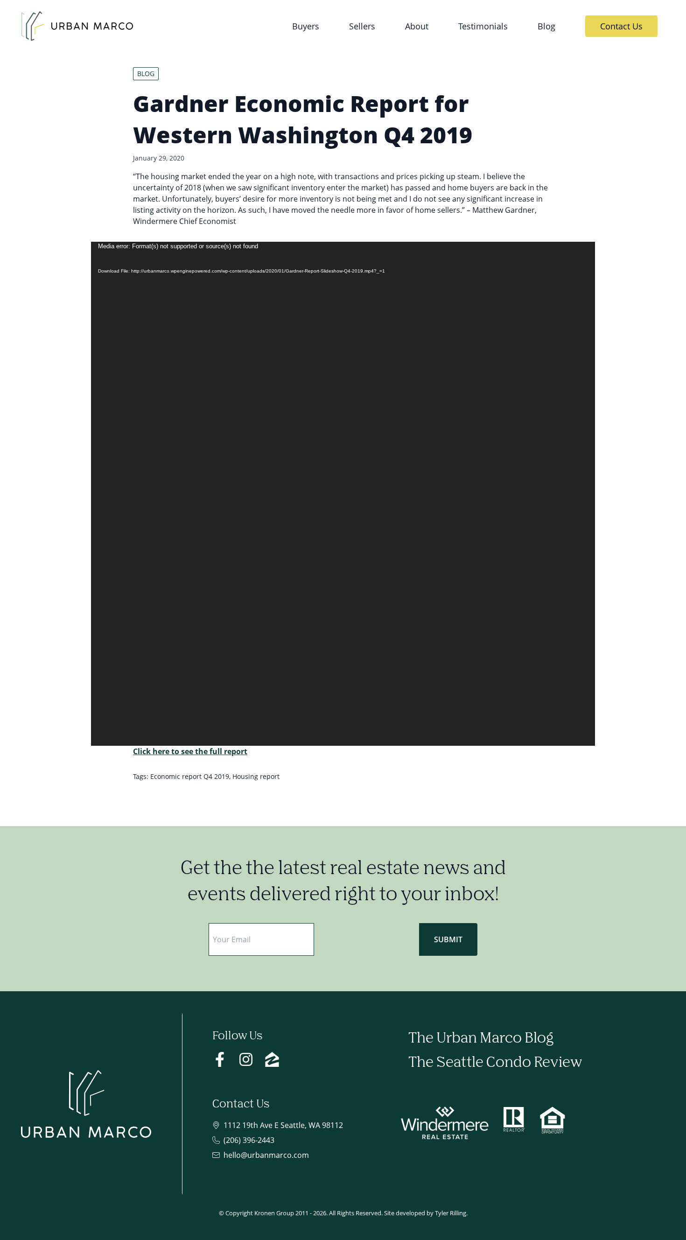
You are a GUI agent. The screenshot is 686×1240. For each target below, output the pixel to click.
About (416, 26)
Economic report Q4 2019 (189, 776)
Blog (546, 26)
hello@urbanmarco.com (266, 1155)
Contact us (621, 26)
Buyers (305, 26)
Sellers (362, 26)
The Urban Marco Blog (480, 1038)
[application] (343, 494)
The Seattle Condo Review (495, 1063)
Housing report (256, 776)
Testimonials (483, 26)
